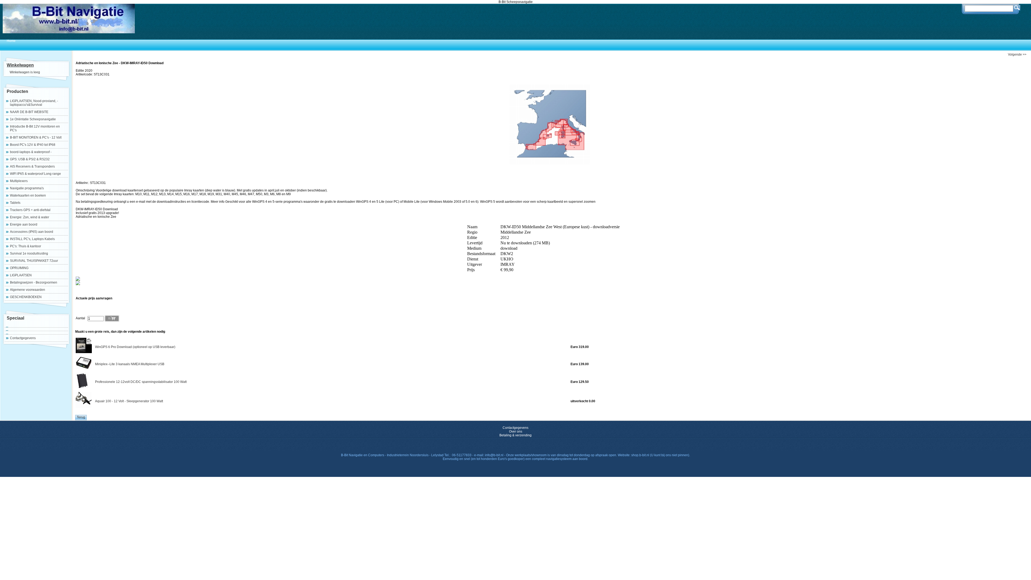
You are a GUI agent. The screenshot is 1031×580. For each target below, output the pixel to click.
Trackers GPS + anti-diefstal (30, 210)
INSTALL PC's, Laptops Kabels (32, 239)
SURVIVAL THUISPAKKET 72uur (34, 261)
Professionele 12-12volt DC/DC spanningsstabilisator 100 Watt (141, 382)
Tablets (15, 203)
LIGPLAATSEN (21, 275)
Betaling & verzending (515, 435)
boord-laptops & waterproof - (31, 152)
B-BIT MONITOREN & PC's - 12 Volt (35, 137)
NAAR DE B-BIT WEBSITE (29, 112)
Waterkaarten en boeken (28, 195)
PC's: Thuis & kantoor (25, 246)
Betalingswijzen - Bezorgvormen (33, 282)
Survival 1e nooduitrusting (29, 253)
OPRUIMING (19, 268)
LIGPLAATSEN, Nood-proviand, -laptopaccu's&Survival (34, 103)
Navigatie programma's (27, 188)
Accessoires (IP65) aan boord (31, 232)
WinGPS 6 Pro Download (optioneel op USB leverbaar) (135, 347)
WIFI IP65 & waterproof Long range (35, 174)
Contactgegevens (23, 338)
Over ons (515, 431)
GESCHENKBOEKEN (26, 297)
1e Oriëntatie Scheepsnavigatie (33, 119)
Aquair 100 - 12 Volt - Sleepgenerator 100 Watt (129, 401)
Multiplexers (19, 181)
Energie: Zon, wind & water (29, 217)
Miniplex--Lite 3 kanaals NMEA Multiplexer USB (129, 364)
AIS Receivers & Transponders (32, 166)
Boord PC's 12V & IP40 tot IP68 (32, 145)
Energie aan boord (23, 224)
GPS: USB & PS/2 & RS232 (30, 159)
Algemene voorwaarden (27, 290)
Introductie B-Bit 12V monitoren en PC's (35, 128)
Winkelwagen (20, 65)
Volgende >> (1017, 54)
